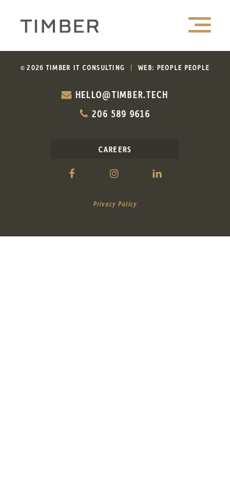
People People (183, 67)
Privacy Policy (115, 203)
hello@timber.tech (121, 94)
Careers (115, 148)
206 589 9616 (119, 113)
